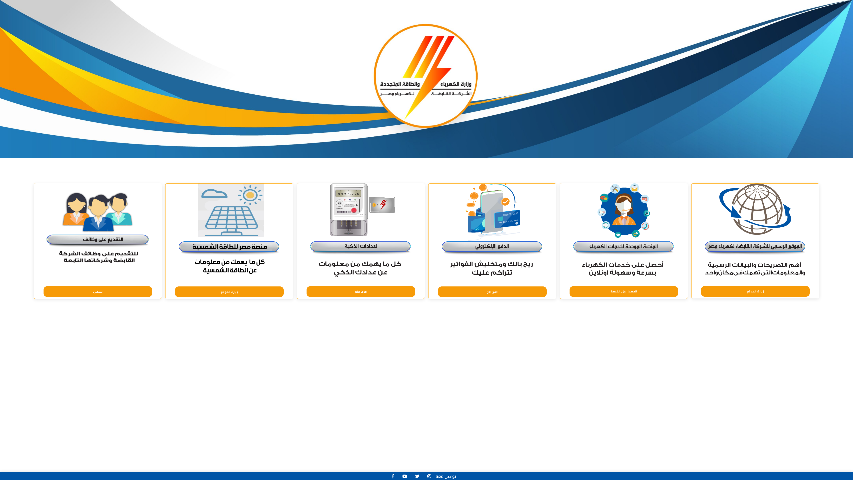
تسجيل (98, 291)
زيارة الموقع (755, 291)
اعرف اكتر (361, 291)
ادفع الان (492, 291)
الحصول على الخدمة (624, 291)
